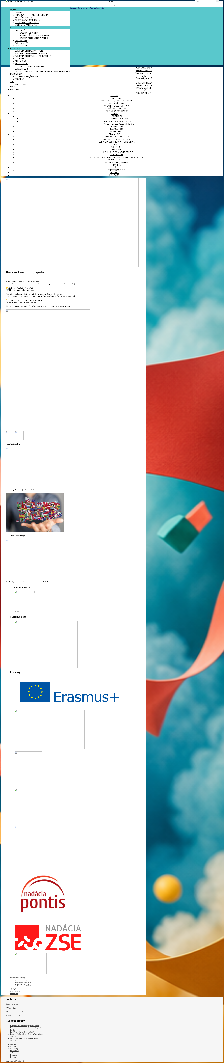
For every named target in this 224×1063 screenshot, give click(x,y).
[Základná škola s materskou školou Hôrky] (22, 1)
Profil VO (19, 79)
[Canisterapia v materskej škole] (10, 439)
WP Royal (20, 1061)
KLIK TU (18, 612)
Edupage (14, 86)
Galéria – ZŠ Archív (29, 33)
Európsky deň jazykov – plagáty (31, 53)
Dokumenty (16, 74)
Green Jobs (20, 61)
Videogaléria (21, 45)
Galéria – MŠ (21, 40)
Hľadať (13, 989)
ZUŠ (12, 81)
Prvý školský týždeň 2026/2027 (22, 1032)
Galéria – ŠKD (21, 43)
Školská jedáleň (144, 78)
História (19, 12)
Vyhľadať (14, 994)
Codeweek (20, 58)
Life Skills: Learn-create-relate (31, 66)
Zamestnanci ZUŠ (23, 84)
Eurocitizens (21, 69)
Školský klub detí (144, 73)
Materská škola (144, 70)
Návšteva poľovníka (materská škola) (20, 490)
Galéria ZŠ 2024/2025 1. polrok (34, 35)
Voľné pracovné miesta (27, 22)
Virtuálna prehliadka (26, 25)
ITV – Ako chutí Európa (15, 536)
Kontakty (15, 89)
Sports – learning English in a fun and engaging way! (42, 71)
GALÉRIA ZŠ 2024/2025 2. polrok (34, 38)
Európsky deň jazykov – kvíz (29, 51)
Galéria (14, 27)
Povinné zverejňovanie (26, 76)
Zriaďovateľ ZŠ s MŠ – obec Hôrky (31, 15)
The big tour (21, 63)
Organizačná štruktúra (27, 20)
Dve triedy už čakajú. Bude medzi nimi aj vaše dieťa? (27, 582)
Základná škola (144, 68)
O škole (14, 10)
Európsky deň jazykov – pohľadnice (33, 56)
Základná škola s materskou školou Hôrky (87, 8)
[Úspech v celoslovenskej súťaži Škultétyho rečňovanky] (19, 439)
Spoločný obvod (23, 17)
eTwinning (15, 48)
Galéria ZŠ (20, 30)
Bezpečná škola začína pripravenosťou (24, 1026)
